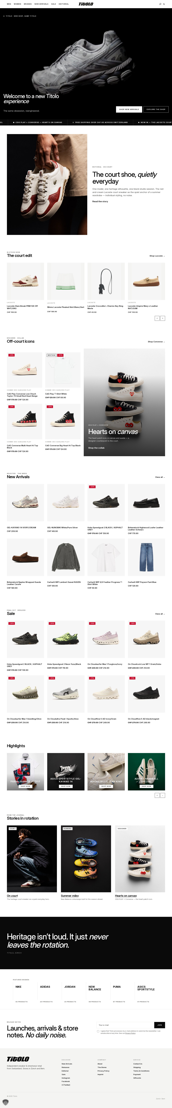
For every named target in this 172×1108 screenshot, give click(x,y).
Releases (65, 1067)
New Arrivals (67, 1064)
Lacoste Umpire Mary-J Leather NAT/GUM (143, 307)
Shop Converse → (156, 341)
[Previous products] (157, 318)
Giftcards (137, 1078)
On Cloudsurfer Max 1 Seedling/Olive (24, 719)
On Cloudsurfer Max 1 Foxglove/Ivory (105, 664)
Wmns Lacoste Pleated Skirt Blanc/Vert (65, 307)
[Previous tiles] (157, 795)
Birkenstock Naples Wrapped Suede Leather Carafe (24, 583)
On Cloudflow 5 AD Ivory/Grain (102, 719)
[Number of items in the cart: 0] (164, 4)
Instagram (66, 1078)
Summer (69, 895)
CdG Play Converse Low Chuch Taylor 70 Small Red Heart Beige (22, 395)
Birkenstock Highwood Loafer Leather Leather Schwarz (145, 529)
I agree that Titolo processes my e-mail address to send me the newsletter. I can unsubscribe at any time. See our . (130, 1032)
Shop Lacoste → (157, 256)
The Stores (102, 1067)
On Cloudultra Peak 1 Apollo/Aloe (63, 719)
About (100, 1064)
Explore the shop (156, 109)
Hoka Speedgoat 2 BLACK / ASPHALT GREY (105, 529)
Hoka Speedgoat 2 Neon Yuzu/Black (64, 664)
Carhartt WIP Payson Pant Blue (142, 582)
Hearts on (125, 895)
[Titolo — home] (18, 1059)
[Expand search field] (160, 4)
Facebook (66, 1081)
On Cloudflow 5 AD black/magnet (143, 719)
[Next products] (162, 318)
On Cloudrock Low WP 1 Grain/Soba (144, 664)
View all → (160, 477)
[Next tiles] (162, 795)
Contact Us (137, 1064)
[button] (5, 1102)
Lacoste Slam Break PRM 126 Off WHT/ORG (22, 307)
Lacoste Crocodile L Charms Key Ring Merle (105, 307)
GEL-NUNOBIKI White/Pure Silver (62, 528)
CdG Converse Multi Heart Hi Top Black (22, 447)
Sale (63, 1074)
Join (159, 1025)
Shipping (137, 1067)
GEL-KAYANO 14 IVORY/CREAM (21, 528)
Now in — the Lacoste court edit (118, 122)
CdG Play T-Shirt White (56, 394)
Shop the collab (96, 448)
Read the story (100, 201)
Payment (137, 1074)
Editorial (65, 1071)
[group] (86, 288)
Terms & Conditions (141, 1071)
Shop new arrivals (129, 109)
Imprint (100, 1074)
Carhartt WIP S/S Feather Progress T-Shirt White (105, 583)
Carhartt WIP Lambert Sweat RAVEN (64, 582)
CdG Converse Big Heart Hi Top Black (62, 446)
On (12, 895)
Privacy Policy (130, 1033)
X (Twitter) (66, 1085)
